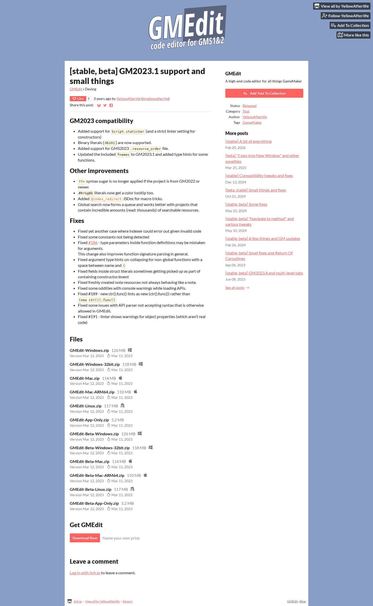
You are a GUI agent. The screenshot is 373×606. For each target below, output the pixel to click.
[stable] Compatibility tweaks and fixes (259, 175)
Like (80, 98)
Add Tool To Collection (268, 93)
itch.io (78, 601)
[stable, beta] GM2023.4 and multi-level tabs (264, 272)
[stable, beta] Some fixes (246, 204)
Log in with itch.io (85, 572)
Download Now (85, 538)
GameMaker (252, 122)
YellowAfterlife (128, 99)
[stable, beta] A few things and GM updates (262, 238)
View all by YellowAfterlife (102, 601)
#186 (92, 242)
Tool (246, 111)
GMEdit (76, 89)
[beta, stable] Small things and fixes (255, 189)
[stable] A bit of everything (248, 141)
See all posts (234, 288)
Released (250, 106)
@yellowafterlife (155, 99)
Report (127, 601)
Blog (303, 601)
